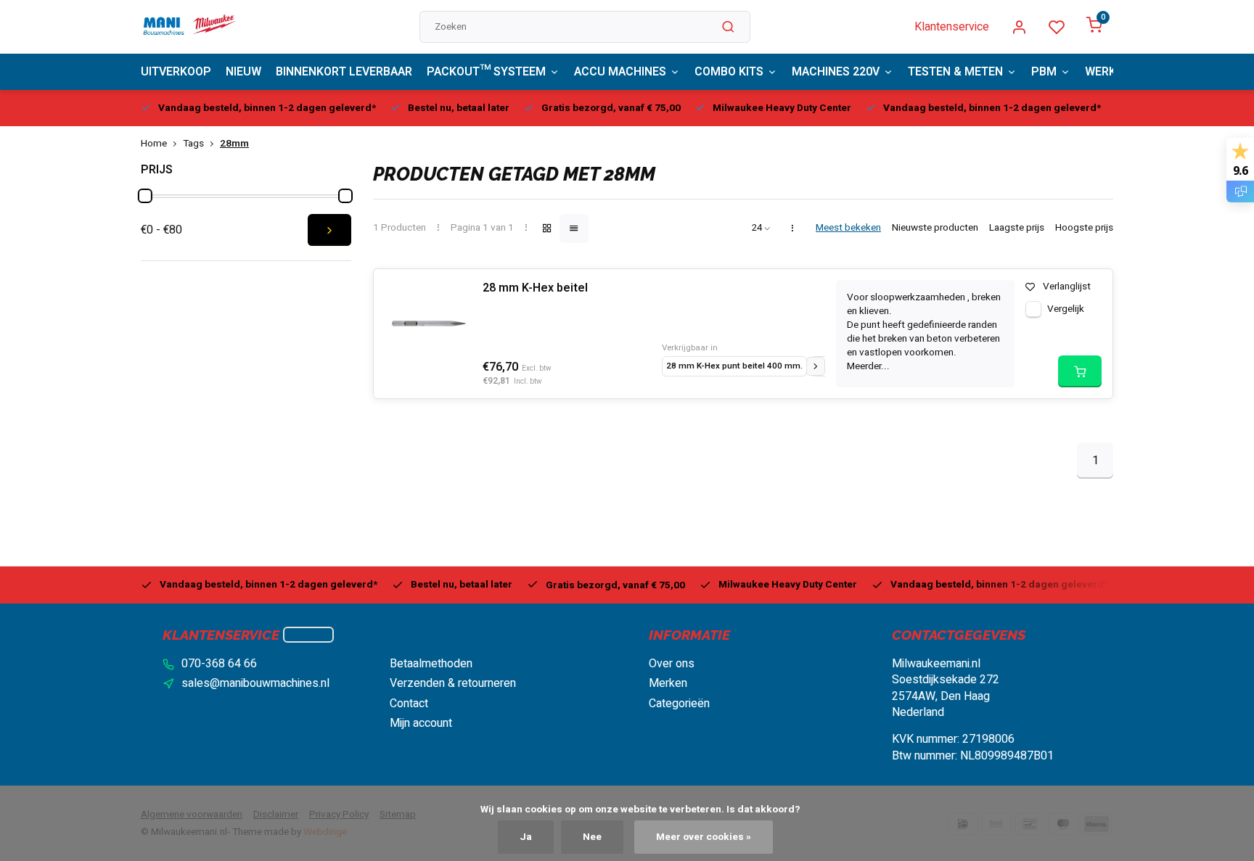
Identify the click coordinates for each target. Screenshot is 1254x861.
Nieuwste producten (935, 228)
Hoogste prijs (1084, 228)
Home (154, 144)
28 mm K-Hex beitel (535, 288)
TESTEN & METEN (955, 72)
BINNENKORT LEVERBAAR (344, 72)
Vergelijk (1065, 309)
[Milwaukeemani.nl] (189, 27)
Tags (193, 144)
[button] (815, 366)
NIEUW (243, 72)
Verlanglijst (1067, 287)
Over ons (671, 664)
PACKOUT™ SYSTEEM (486, 72)
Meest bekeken (848, 228)
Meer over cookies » (703, 837)
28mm (234, 144)
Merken (668, 683)
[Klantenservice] (308, 635)
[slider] (145, 196)
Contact (409, 704)
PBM (1044, 72)
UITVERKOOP (176, 72)
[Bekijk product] (1080, 371)
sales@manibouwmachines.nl (255, 683)
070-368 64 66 (219, 664)
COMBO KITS (728, 72)
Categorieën (679, 704)
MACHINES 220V (836, 72)
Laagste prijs (1016, 228)
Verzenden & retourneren (453, 683)
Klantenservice (951, 27)
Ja (526, 837)
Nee (592, 837)
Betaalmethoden (431, 664)
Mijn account (421, 723)
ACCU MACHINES (620, 72)
